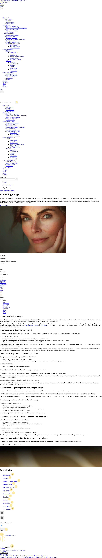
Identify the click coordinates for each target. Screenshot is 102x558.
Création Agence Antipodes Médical (9, 557)
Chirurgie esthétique (17, 555)
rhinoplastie (44, 325)
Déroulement (6, 307)
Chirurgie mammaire (28, 555)
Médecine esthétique (39, 555)
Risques (5, 311)
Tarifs (4, 313)
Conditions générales (39, 557)
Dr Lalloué (2, 555)
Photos (46, 555)
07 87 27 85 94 (5, 2)
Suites (4, 310)
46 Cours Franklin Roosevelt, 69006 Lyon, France (14, 0)
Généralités (6, 303)
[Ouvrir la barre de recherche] (1, 90)
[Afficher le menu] (2, 92)
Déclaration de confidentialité (26, 557)
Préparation (6, 305)
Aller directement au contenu (7, 190)
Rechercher (3, 177)
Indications (6, 304)
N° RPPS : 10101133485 (50, 557)
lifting (36, 325)
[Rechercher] (16, 102)
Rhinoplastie (9, 555)
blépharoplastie (29, 325)
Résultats (5, 308)
